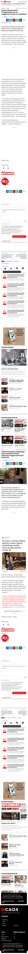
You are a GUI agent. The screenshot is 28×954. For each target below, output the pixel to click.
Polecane (3, 8)
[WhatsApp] (17, 20)
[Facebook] (7, 20)
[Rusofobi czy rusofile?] (4, 390)
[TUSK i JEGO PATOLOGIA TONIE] (4, 407)
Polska (8, 8)
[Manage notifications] (3, 951)
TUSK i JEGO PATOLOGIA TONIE (17, 406)
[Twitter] (10, 20)
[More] (23, 20)
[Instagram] (14, 937)
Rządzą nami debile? (15, 397)
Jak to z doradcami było (9, 369)
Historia (2, 431)
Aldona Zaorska (12, 383)
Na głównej (11, 378)
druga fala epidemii (8, 261)
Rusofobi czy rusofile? (15, 389)
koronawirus (16, 261)
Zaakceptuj (21, 949)
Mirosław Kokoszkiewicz (13, 399)
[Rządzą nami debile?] (4, 399)
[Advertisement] (14, 62)
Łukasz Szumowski (5, 263)
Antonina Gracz (8, 367)
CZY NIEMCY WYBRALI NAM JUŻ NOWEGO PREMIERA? (16, 381)
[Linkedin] (20, 20)
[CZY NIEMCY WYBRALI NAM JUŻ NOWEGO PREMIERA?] (4, 381)
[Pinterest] (14, 20)
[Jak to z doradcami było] (14, 357)
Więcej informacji (9, 950)
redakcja (10, 390)
